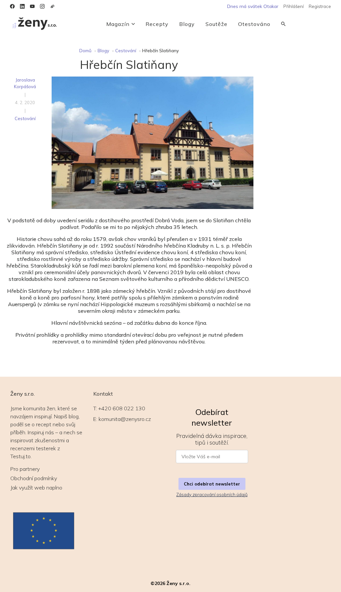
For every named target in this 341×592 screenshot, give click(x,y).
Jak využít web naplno (36, 487)
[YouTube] (32, 6)
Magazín (118, 24)
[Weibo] (52, 6)
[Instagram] (42, 6)
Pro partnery (25, 469)
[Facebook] (12, 6)
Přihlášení (293, 6)
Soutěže (216, 24)
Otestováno (254, 24)
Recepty (157, 24)
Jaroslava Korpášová (25, 83)
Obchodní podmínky (33, 478)
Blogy (187, 24)
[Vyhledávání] (283, 24)
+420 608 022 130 (121, 408)
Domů (85, 50)
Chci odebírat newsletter (212, 484)
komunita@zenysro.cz (125, 419)
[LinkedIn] (22, 6)
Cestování (125, 50)
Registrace (320, 6)
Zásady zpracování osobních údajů (211, 494)
